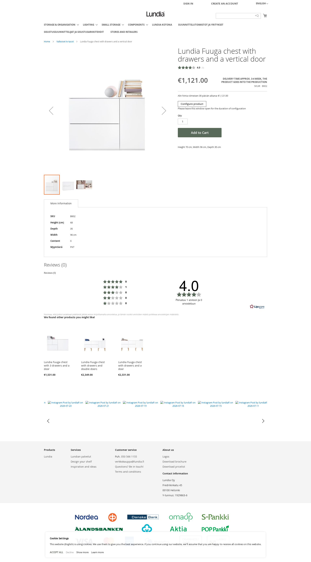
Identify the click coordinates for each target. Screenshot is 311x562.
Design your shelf (81, 461)
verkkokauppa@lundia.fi (129, 461)
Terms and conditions (128, 471)
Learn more (97, 552)
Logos (166, 456)
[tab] (61, 203)
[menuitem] (60, 24)
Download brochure (174, 461)
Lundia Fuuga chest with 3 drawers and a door (56, 365)
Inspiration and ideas (83, 466)
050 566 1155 (129, 456)
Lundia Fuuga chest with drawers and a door (130, 365)
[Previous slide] (48, 421)
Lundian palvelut (81, 456)
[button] (262, 4)
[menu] (155, 28)
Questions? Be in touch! (129, 466)
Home (47, 41)
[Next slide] (262, 421)
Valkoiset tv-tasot (65, 41)
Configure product (192, 104)
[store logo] (155, 14)
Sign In (188, 3)
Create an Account (224, 3)
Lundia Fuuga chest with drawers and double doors (93, 365)
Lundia (48, 456)
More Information (61, 203)
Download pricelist (174, 466)
